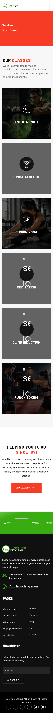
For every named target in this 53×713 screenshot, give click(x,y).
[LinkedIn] (22, 707)
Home (5, 30)
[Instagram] (29, 707)
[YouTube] (43, 707)
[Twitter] (15, 707)
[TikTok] (36, 707)
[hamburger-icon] (46, 6)
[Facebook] (8, 707)
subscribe (13, 680)
